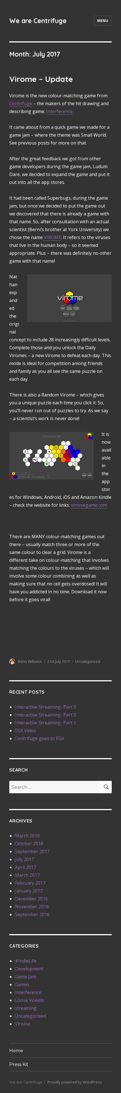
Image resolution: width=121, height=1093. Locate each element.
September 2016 (32, 914)
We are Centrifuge (38, 21)
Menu (103, 20)
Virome (22, 1024)
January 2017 (28, 891)
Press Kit (18, 1064)
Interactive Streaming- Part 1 (45, 723)
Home (16, 1050)
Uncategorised (87, 661)
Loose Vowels (29, 1000)
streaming (26, 1008)
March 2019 (27, 836)
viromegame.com (89, 505)
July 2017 (24, 859)
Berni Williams (30, 661)
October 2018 (29, 843)
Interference (59, 111)
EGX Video (25, 730)
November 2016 (32, 906)
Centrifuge (20, 103)
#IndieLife (26, 961)
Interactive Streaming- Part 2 (45, 715)
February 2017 (30, 883)
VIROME (52, 237)
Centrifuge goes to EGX (39, 738)
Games (22, 984)
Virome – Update (41, 79)
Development (29, 969)
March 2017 (27, 875)
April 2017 (25, 867)
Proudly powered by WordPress (74, 1082)
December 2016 (31, 899)
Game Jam (25, 976)
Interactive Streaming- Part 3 (45, 707)
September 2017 (32, 851)
